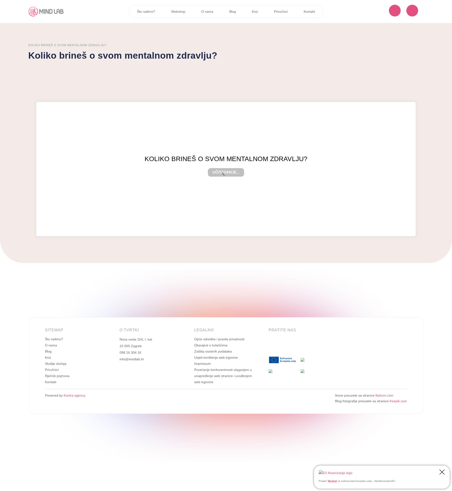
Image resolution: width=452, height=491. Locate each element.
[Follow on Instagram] (291, 345)
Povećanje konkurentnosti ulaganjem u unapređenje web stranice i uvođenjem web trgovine (223, 376)
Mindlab (332, 481)
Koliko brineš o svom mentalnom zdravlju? (67, 45)
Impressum (202, 363)
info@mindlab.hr (132, 359)
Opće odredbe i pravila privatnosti (219, 339)
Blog (232, 11)
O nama (207, 11)
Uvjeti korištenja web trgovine (216, 357)
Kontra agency (74, 395)
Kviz (255, 11)
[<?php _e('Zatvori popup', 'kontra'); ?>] (442, 472)
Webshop (178, 11)
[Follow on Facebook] (272, 345)
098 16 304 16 (130, 352)
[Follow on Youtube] (310, 345)
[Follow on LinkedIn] (282, 345)
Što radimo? (146, 11)
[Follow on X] (300, 345)
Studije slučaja (55, 363)
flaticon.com (384, 395)
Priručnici (281, 11)
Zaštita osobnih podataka (213, 351)
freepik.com (398, 401)
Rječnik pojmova (57, 376)
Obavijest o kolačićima (210, 345)
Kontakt (309, 11)
